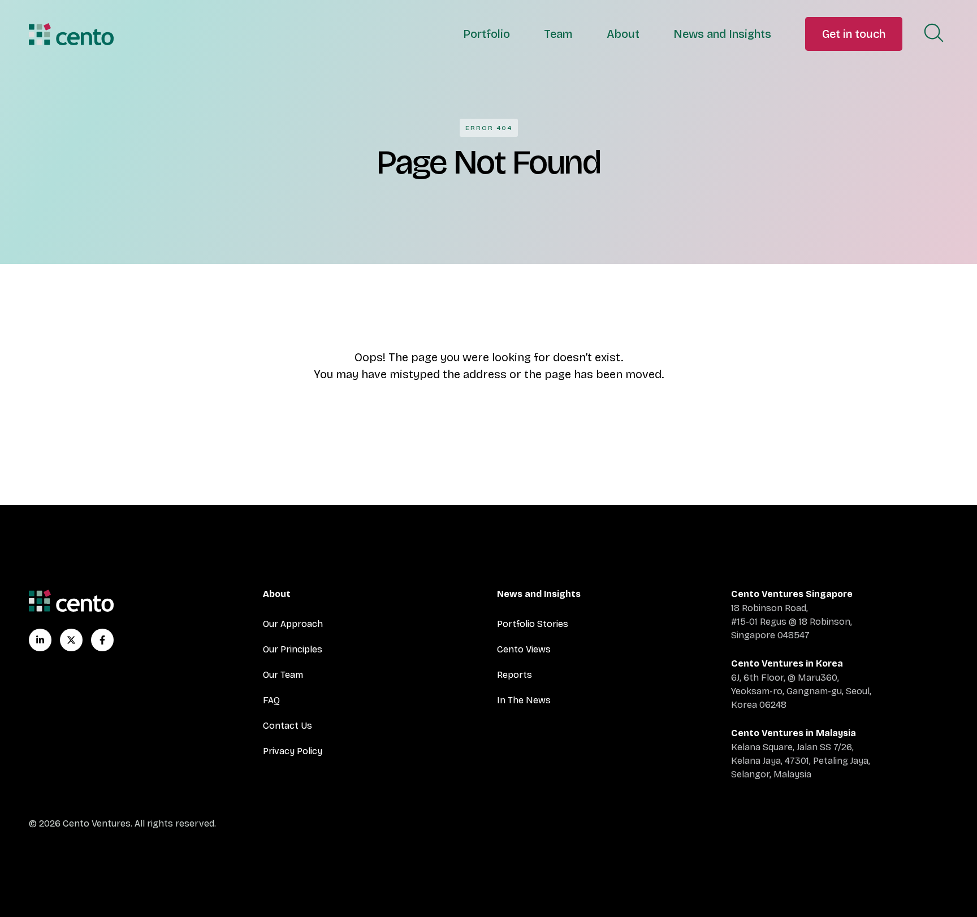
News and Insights (722, 34)
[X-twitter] (71, 640)
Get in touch (853, 34)
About (623, 34)
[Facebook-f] (102, 640)
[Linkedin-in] (40, 640)
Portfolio (486, 34)
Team (558, 34)
